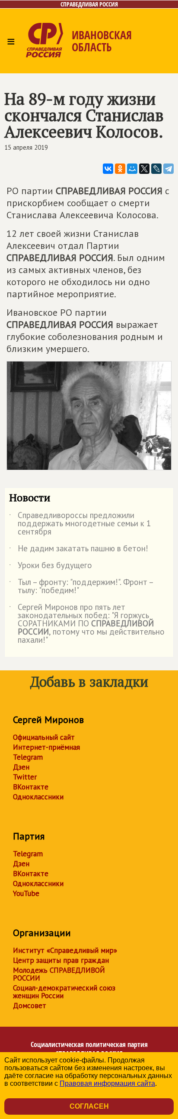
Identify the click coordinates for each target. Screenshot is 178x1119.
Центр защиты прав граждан (61, 960)
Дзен (21, 767)
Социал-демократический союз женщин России (64, 992)
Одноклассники (38, 797)
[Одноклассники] (120, 168)
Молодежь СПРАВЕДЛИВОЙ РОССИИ (59, 974)
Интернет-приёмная (46, 747)
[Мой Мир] (132, 168)
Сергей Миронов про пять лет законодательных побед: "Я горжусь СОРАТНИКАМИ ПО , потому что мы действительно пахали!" (87, 624)
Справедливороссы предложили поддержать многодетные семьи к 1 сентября (80, 524)
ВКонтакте (30, 787)
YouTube (26, 893)
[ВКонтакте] (108, 168)
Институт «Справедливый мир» (65, 950)
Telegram (28, 757)
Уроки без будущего (50, 566)
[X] (144, 168)
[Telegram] (168, 168)
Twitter (25, 777)
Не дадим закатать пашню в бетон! (78, 550)
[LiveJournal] (156, 168)
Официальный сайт (44, 737)
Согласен (89, 1106)
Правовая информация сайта (107, 1083)
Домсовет (29, 1005)
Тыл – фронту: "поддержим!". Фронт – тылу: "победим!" (81, 586)
